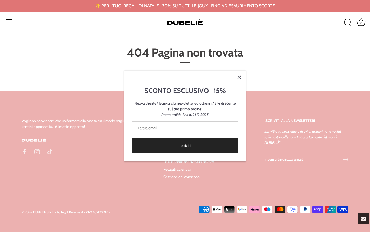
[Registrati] (345, 159)
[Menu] (9, 22)
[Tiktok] (50, 151)
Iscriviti (185, 145)
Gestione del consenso (181, 176)
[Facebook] (24, 151)
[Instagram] (37, 151)
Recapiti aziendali (177, 169)
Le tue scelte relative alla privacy (188, 161)
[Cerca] (348, 23)
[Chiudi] (239, 77)
